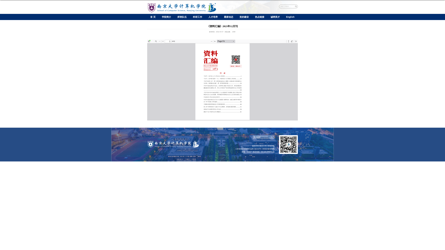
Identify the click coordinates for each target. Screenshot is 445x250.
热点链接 (259, 17)
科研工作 (197, 17)
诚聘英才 (275, 17)
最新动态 (228, 17)
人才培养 (213, 17)
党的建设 (244, 17)
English (290, 17)
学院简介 (166, 17)
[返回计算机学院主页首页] (182, 3)
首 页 (153, 17)
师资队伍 (182, 17)
